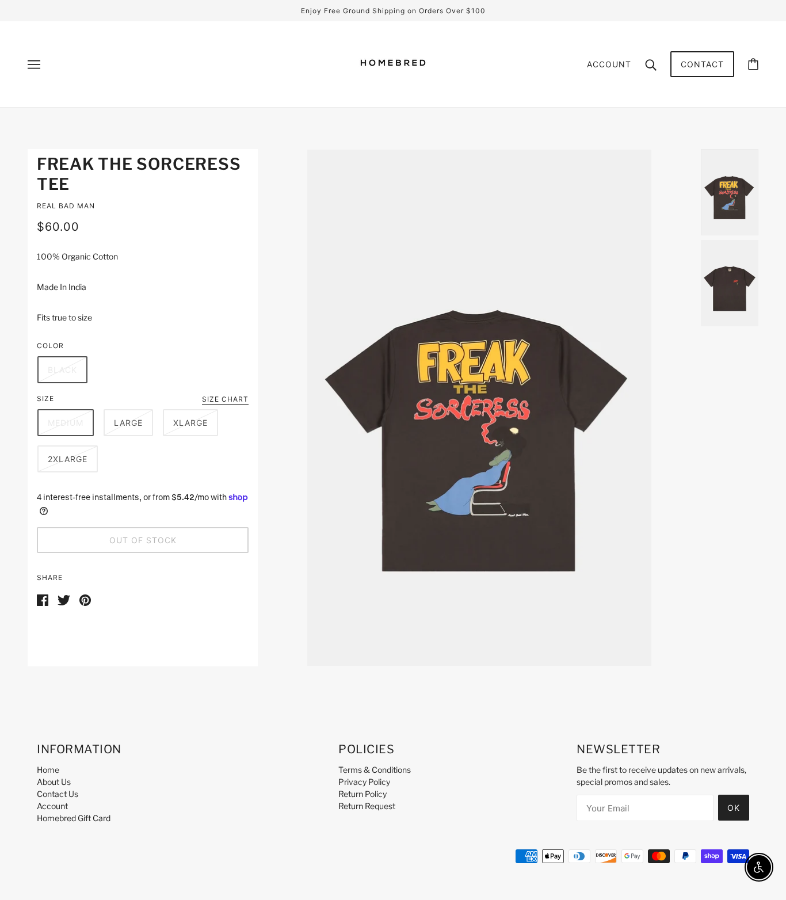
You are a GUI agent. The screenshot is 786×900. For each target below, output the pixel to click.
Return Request (366, 806)
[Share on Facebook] (42, 598)
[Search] (650, 64)
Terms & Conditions (374, 770)
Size (45, 398)
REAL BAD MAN (66, 205)
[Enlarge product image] (479, 408)
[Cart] (753, 64)
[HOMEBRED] (393, 82)
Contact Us (57, 794)
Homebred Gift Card (73, 818)
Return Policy (362, 794)
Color (50, 345)
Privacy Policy (364, 782)
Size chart (225, 399)
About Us (54, 782)
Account (609, 64)
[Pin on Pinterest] (85, 598)
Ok (733, 808)
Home (48, 770)
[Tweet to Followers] (64, 598)
